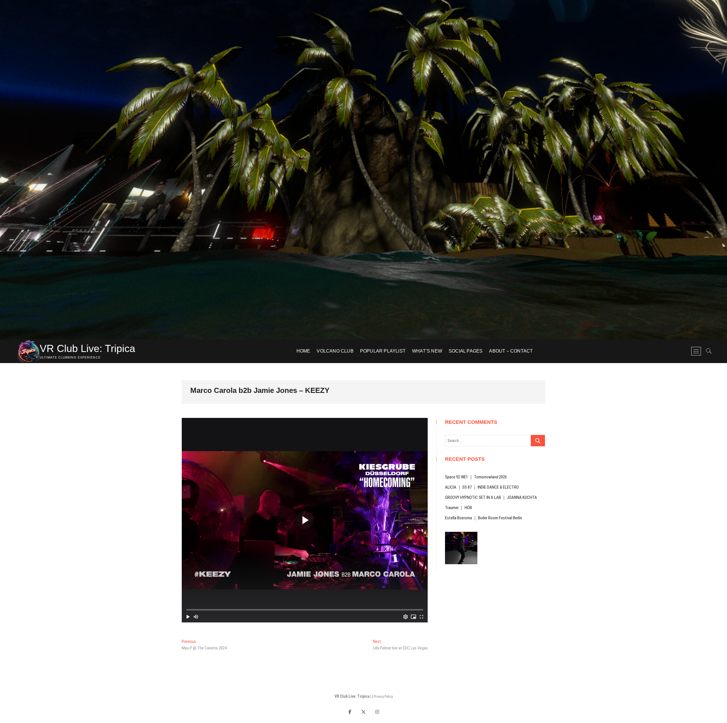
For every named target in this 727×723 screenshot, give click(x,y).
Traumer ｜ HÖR (458, 507)
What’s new (427, 351)
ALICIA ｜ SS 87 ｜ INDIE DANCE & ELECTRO (482, 487)
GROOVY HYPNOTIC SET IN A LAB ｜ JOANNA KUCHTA (491, 497)
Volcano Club (335, 351)
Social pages (465, 351)
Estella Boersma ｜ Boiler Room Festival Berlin (483, 517)
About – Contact (511, 351)
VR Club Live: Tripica (87, 348)
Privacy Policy (383, 697)
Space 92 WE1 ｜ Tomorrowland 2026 (476, 477)
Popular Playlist (383, 351)
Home (303, 351)
